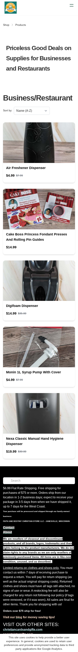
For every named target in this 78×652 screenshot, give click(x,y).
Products (20, 24)
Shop (6, 24)
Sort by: (7, 110)
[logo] (11, 8)
